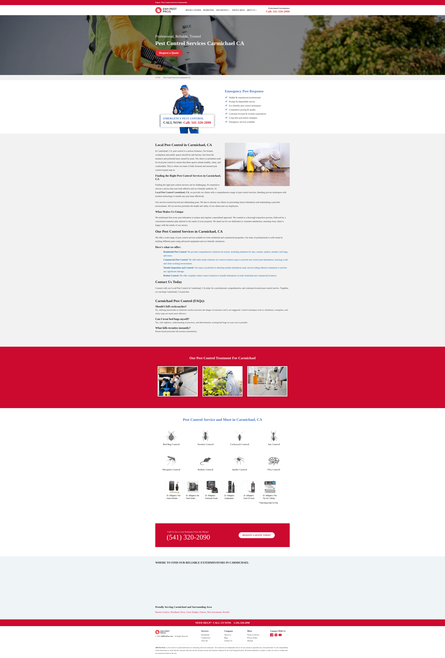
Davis (182, 612)
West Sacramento (214, 612)
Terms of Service (253, 635)
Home (157, 77)
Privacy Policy (252, 638)
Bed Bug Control (193, 10)
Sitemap (250, 641)
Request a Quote (169, 52)
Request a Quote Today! (256, 535)
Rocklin (226, 612)
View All (204, 641)
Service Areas (238, 10)
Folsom (203, 612)
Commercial (205, 638)
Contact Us (228, 641)
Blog (226, 638)
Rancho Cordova (162, 612)
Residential (208, 10)
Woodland (175, 612)
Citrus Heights (192, 612)
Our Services (222, 10)
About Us (251, 10)
